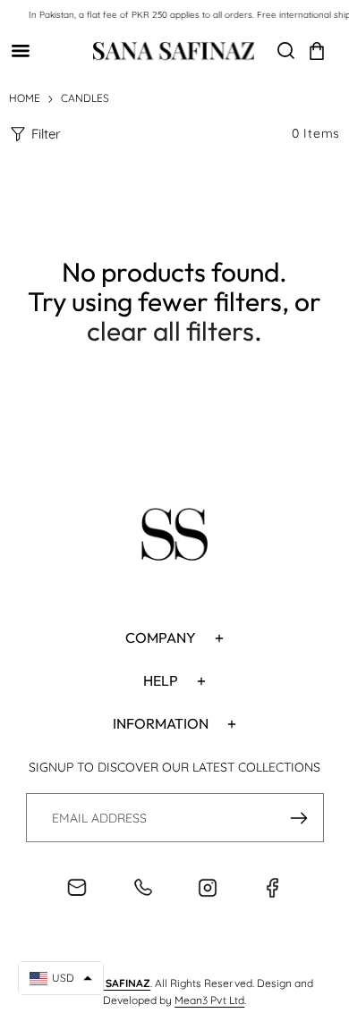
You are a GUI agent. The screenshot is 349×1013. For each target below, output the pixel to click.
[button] (317, 51)
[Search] (286, 50)
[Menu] (20, 50)
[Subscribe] (299, 817)
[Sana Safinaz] (173, 51)
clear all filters (170, 331)
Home (24, 98)
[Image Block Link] (174, 537)
